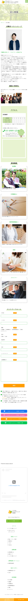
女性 (6, 336)
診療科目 (10, 541)
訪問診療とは (11, 552)
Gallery (10, 544)
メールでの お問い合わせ (7, 600)
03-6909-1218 (21, 599)
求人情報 (10, 579)
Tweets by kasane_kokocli (7, 463)
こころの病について (14, 520)
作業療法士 (8, 329)
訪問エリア (10, 554)
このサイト (4, 397)
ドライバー (4, 331)
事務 (21, 329)
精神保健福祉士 (16, 329)
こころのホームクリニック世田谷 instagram (14, 415)
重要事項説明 (11, 563)
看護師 (3, 329)
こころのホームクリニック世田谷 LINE (15, 422)
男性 (3, 336)
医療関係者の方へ (12, 570)
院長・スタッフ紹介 (12, 539)
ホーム (2, 22)
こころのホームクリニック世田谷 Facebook (15, 411)
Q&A (9, 572)
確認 (14, 385)
